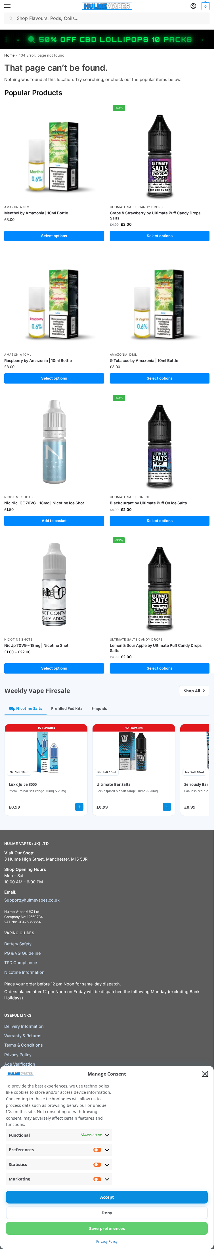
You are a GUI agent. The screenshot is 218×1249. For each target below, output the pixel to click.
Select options (54, 235)
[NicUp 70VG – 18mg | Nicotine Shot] (54, 585)
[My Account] (193, 6)
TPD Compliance (20, 962)
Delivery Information (24, 1026)
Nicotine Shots (18, 497)
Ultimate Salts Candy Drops (136, 207)
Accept (107, 1197)
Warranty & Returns (22, 1035)
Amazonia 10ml (18, 207)
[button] (205, 1074)
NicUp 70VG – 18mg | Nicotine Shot (36, 645)
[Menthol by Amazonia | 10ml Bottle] (54, 152)
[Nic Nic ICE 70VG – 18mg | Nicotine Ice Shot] (54, 442)
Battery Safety (18, 943)
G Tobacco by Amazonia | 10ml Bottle (144, 360)
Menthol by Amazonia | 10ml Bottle (36, 213)
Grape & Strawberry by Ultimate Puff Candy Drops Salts (155, 215)
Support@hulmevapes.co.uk (32, 900)
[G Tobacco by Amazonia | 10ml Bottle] (160, 300)
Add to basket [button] (54, 520)
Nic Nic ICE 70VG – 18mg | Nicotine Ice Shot (44, 503)
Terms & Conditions (23, 1045)
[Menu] (12, 6)
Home (9, 55)
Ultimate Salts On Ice (130, 497)
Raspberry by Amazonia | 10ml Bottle (38, 360)
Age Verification (19, 1064)
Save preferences (107, 1228)
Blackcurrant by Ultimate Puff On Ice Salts (148, 503)
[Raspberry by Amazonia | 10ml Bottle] (54, 300)
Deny (107, 1212)
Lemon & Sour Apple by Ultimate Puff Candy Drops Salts (156, 648)
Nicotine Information (24, 972)
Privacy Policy (107, 1241)
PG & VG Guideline (22, 953)
